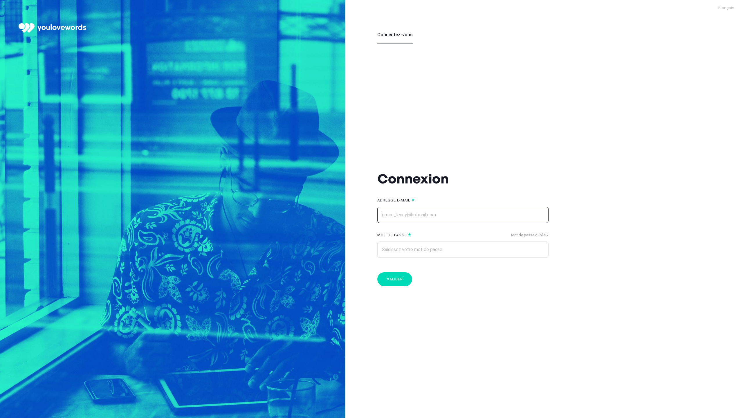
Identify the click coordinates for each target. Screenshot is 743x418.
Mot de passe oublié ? (530, 235)
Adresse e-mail (393, 200)
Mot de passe (392, 235)
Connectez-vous (395, 34)
